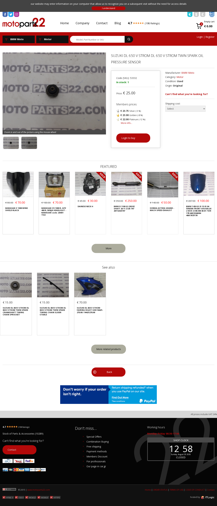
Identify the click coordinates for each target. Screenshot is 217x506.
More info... (126, 123)
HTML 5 (9, 497)
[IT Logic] (207, 497)
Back (109, 372)
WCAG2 (32, 497)
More (109, 248)
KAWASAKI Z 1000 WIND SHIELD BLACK (16, 209)
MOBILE (44, 497)
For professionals (96, 461)
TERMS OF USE (176, 489)
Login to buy (128, 138)
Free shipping (93, 446)
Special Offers (94, 436)
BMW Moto (187, 72)
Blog (117, 23)
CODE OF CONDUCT (195, 489)
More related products (108, 349)
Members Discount (96, 456)
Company (82, 23)
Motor (179, 77)
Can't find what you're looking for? (186, 94)
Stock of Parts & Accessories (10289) (23, 433)
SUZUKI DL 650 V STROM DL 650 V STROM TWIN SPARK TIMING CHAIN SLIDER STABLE (53, 311)
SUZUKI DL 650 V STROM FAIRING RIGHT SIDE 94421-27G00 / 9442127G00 (90, 310)
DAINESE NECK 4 (85, 206)
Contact (102, 23)
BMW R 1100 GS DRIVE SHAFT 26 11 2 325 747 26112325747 (124, 208)
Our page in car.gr (96, 466)
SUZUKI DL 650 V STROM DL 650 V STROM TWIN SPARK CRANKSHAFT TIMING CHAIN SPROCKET (16, 311)
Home (64, 23)
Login (200, 36)
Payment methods (96, 451)
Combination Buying (97, 441)
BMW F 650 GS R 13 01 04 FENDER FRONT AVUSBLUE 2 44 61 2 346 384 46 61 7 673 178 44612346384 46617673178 (198, 211)
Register (209, 36)
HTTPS (57, 497)
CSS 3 (21, 497)
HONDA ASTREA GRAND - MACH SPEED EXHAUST (162, 209)
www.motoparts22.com (38, 489)
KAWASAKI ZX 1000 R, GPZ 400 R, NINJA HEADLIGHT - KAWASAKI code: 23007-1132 (53, 211)
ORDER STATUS (160, 489)
